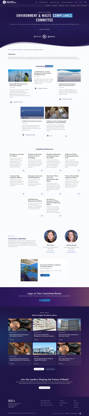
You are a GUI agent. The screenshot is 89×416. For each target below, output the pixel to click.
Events (67, 5)
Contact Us (76, 407)
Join (81, 2)
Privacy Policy (55, 413)
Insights (61, 405)
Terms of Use (61, 413)
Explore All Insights (50, 369)
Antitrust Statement (74, 413)
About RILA (48, 5)
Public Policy (61, 5)
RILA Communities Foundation (67, 2)
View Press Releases (39, 369)
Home (9, 49)
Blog (78, 5)
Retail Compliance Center (54, 2)
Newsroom (73, 5)
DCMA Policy (67, 413)
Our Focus (55, 5)
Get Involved (83, 5)
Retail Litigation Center (44, 2)
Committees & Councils (17, 49)
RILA (36, 2)
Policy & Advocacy (63, 402)
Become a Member (44, 387)
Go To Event (44, 275)
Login (76, 2)
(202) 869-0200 (11, 406)
